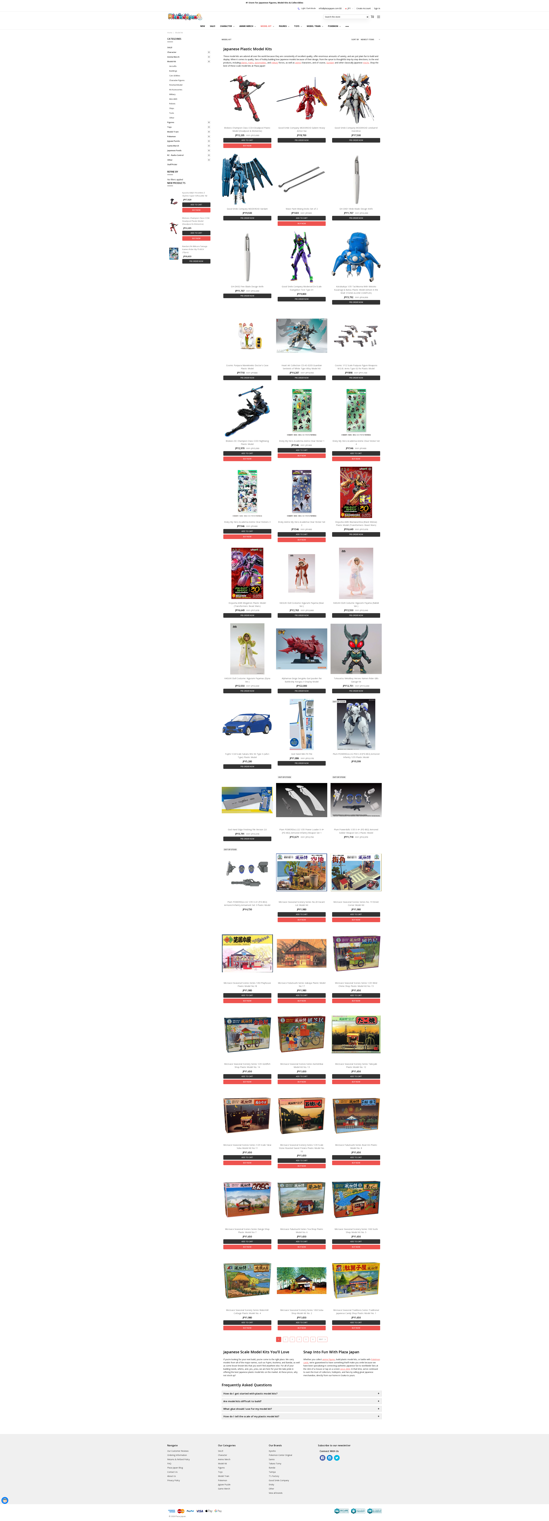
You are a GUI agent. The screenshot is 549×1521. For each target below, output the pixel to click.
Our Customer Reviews (178, 1451)
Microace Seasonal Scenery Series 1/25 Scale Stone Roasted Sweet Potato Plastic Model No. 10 (301, 1148)
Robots (172, 103)
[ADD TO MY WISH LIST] (268, 82)
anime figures (328, 1359)
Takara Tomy (275, 1463)
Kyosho (272, 1451)
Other (171, 117)
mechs (366, 62)
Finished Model (175, 85)
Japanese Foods (174, 150)
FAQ (169, 1463)
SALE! (212, 26)
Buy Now (196, 210)
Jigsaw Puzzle (173, 141)
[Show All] (347, 26)
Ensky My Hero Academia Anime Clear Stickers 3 (247, 522)
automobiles (260, 62)
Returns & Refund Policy (178, 1459)
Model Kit (266, 26)
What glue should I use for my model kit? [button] (247, 1408)
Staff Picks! (172, 164)
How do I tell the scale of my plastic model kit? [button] (251, 1416)
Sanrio (272, 1459)
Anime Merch (246, 26)
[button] (367, 17)
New (202, 26)
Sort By (355, 39)
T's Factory (274, 1476)
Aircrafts (173, 66)
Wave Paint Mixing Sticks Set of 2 (302, 208)
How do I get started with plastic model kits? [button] (250, 1393)
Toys (297, 26)
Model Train (314, 26)
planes (244, 62)
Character (226, 26)
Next (321, 1339)
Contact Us (172, 1472)
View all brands (276, 1493)
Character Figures (177, 80)
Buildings (173, 71)
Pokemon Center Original (280, 1455)
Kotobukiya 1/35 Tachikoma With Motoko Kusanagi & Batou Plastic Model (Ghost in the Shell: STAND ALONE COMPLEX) (356, 289)
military (274, 62)
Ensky (271, 1484)
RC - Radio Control (175, 155)
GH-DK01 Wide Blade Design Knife (356, 208)
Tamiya (272, 1472)
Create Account (363, 8)
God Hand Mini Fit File (301, 754)
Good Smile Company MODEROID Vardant (247, 208)
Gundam (330, 62)
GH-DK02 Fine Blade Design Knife (247, 286)
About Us (171, 1476)
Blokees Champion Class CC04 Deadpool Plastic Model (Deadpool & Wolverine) (195, 221)
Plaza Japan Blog (175, 1467)
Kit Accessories (175, 89)
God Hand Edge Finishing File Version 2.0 (247, 829)
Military (172, 94)
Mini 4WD (173, 99)
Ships (171, 108)
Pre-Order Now (196, 261)
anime (298, 62)
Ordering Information (177, 1455)
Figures (283, 26)
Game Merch (173, 145)
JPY (349, 8)
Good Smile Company (279, 1480)
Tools (171, 113)
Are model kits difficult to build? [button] (242, 1401)
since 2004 (345, 1369)
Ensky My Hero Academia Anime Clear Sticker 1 (301, 441)
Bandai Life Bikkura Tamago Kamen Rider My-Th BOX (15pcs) (194, 249)
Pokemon (333, 26)
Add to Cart (196, 204)
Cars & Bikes (174, 75)
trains (250, 62)
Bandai (272, 1467)
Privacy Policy (173, 1480)
